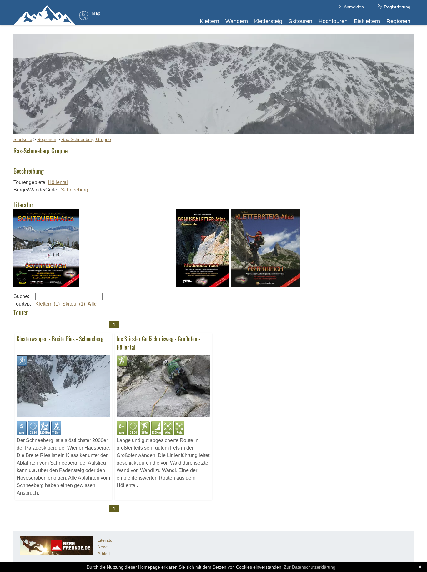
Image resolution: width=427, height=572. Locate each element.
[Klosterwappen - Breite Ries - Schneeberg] (63, 415)
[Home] (44, 14)
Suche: (21, 296)
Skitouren (300, 21)
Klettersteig (268, 21)
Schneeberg (74, 189)
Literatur (106, 540)
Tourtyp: (22, 303)
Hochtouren (333, 21)
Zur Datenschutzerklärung (309, 567)
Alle (92, 303)
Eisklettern (367, 21)
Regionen (398, 21)
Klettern (209, 21)
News (103, 546)
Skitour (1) (73, 303)
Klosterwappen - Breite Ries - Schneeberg (60, 339)
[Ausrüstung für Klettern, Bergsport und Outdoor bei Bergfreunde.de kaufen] (56, 553)
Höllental (58, 182)
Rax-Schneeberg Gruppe (86, 139)
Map (96, 13)
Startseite (22, 139)
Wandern (236, 21)
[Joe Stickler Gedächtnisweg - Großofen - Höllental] (163, 415)
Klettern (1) (47, 303)
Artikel (104, 553)
